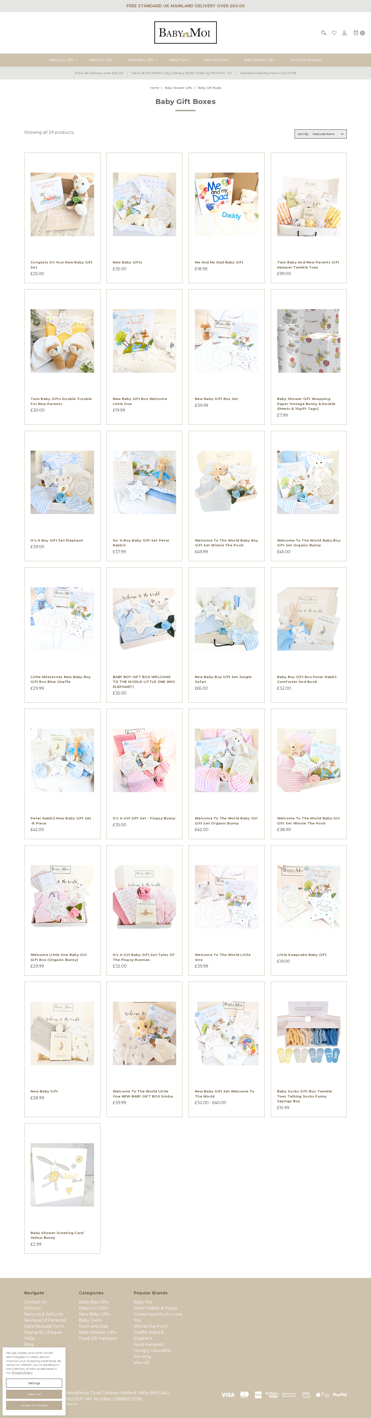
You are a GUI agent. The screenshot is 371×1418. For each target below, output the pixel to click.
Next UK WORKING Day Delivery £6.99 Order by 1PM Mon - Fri (182, 73)
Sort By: (303, 134)
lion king (142, 1356)
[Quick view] (91, 162)
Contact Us (35, 1302)
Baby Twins (179, 60)
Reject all (34, 1394)
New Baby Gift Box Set (216, 399)
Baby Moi (143, 1302)
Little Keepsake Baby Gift (302, 955)
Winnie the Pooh (151, 1326)
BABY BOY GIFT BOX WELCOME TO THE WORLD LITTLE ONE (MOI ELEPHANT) (144, 682)
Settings (34, 1383)
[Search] (323, 33)
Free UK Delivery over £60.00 (99, 73)
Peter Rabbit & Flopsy (156, 1308)
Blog (29, 1344)
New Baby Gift (44, 1091)
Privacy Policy (22, 1372)
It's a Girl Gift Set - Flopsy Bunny (144, 818)
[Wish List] (333, 33)
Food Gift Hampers (306, 60)
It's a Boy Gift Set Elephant (57, 540)
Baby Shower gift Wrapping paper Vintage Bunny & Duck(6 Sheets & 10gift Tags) (306, 404)
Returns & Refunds (43, 1314)
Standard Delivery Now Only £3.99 (268, 73)
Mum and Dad (216, 60)
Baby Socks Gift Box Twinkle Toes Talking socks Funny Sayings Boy (304, 1096)
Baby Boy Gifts (61, 60)
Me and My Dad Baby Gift (219, 262)
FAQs (29, 1338)
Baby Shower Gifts (259, 60)
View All (142, 1362)
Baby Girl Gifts (101, 60)
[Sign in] (344, 33)
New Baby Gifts (141, 60)
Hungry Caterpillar (153, 1350)
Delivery (32, 1308)
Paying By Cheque (43, 1332)
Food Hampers (149, 1344)
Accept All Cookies (34, 1405)
